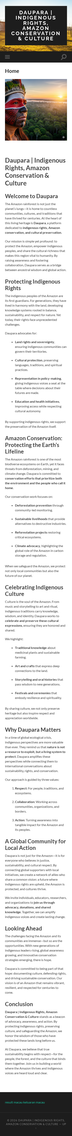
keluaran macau (34, 1102)
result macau (14, 1102)
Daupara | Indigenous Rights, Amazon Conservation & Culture (36, 25)
